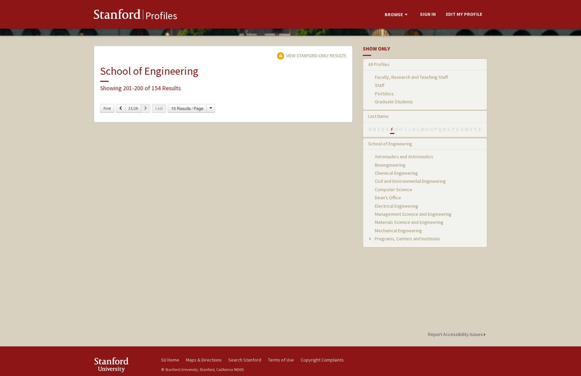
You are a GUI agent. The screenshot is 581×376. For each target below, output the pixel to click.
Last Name (378, 116)
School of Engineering (390, 144)
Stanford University (122, 364)
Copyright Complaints (322, 360)
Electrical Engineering (396, 206)
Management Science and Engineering (413, 214)
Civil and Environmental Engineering (410, 181)
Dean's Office (388, 198)
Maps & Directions (204, 360)
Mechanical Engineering (398, 231)
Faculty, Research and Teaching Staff (411, 77)
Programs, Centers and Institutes (407, 239)
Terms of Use (281, 360)
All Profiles (378, 64)
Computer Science (393, 189)
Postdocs (384, 94)
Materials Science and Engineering (409, 222)
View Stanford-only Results (315, 56)
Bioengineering (390, 165)
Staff (379, 85)
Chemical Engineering (396, 173)
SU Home (170, 360)
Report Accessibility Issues (456, 334)
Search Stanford (244, 360)
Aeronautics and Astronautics (404, 156)
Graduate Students (394, 102)
